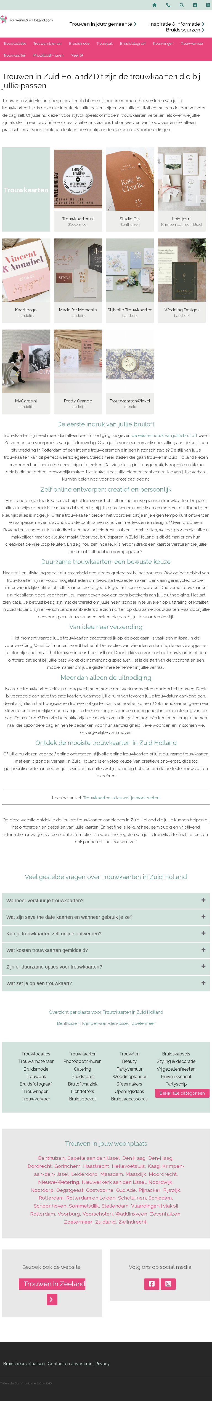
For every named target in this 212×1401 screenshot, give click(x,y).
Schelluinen (132, 1198)
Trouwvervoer (192, 43)
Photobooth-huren (48, 55)
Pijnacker (149, 1190)
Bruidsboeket (82, 1099)
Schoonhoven (50, 1206)
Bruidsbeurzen (183, 30)
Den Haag (133, 1158)
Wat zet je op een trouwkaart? (39, 983)
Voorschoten (98, 1214)
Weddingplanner (129, 1076)
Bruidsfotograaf (132, 43)
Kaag (154, 1166)
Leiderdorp (84, 1174)
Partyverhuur (129, 1069)
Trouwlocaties (15, 43)
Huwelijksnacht (176, 1076)
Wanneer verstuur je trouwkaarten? (45, 900)
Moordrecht (163, 1174)
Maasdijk (136, 1174)
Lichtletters (82, 1091)
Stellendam (115, 1206)
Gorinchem (67, 1166)
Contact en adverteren (70, 1363)
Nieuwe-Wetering (58, 1182)
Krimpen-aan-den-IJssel (105, 1023)
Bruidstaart (82, 1076)
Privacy (103, 1363)
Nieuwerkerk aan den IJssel (114, 1182)
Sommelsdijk (84, 1206)
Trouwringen (163, 43)
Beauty (129, 1061)
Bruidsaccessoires (129, 1099)
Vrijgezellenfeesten (176, 1069)
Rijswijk (171, 1190)
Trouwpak (105, 43)
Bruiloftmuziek (82, 1084)
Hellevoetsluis (128, 1166)
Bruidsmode (79, 43)
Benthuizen (68, 1023)
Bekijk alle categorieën (182, 1093)
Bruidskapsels (176, 1054)
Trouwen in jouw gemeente (101, 24)
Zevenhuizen (165, 1214)
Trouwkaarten (15, 55)
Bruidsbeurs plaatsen (24, 1363)
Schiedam (160, 1198)
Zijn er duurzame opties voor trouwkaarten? (54, 967)
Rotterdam (51, 1198)
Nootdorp (42, 1190)
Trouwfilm (129, 1054)
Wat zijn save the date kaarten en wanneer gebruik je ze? (69, 917)
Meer (75, 55)
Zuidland (105, 1222)
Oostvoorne (99, 1190)
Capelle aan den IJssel (93, 1158)
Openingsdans (129, 1091)
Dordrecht (40, 1166)
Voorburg (69, 1214)
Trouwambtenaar (47, 43)
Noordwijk (160, 1182)
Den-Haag (160, 1158)
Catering (82, 1069)
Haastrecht (96, 1166)
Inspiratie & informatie (175, 24)
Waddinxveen (131, 1214)
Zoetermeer (143, 1023)
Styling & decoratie (176, 1061)
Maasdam (111, 1174)
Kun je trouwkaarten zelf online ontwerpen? (54, 933)
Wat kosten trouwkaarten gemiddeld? (47, 950)
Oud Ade (126, 1190)
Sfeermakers (129, 1084)
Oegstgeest (69, 1190)
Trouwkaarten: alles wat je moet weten (121, 797)
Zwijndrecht (132, 1222)
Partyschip (176, 1084)
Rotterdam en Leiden (90, 1198)
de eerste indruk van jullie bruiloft (164, 435)
